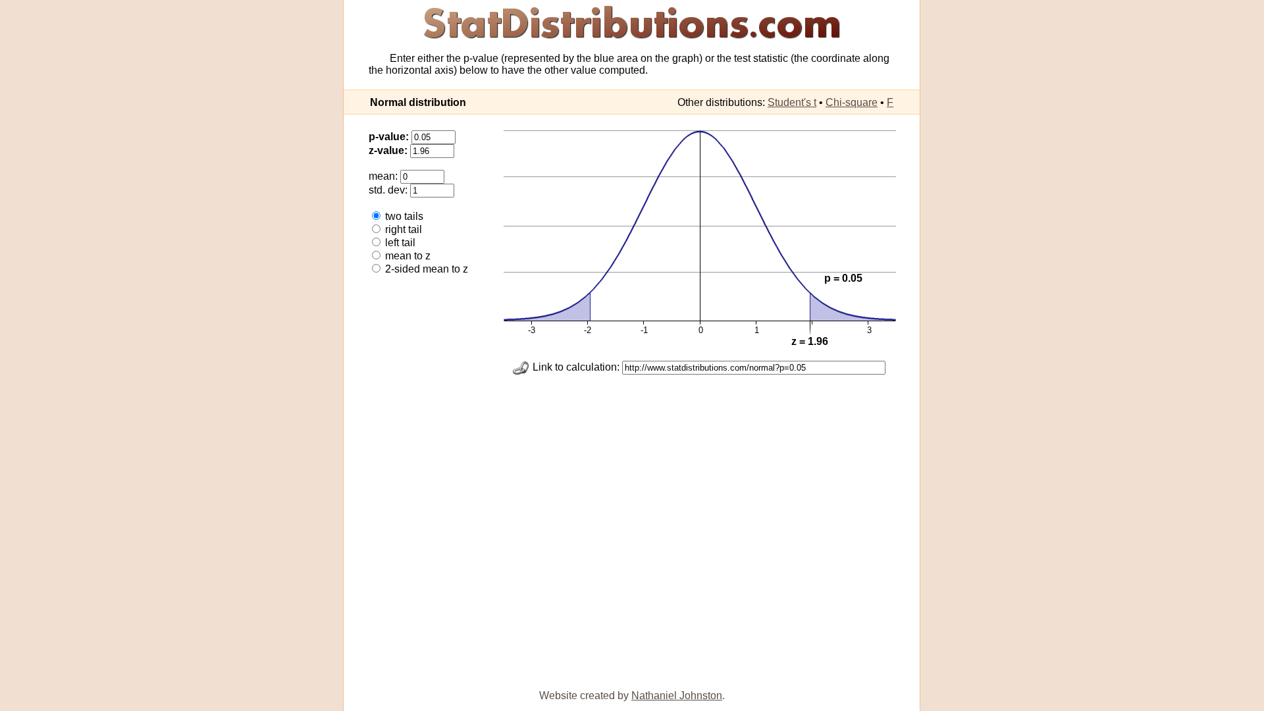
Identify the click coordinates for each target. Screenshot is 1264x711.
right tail (402, 229)
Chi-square (852, 102)
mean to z (406, 255)
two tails (402, 216)
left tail (398, 242)
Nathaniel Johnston (676, 695)
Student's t (792, 102)
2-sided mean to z (425, 269)
